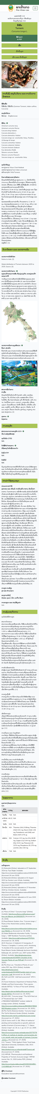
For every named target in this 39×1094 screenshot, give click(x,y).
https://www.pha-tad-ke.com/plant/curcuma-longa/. (18, 1016)
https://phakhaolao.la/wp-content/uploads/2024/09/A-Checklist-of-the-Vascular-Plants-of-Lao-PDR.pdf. (17, 957)
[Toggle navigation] (35, 8)
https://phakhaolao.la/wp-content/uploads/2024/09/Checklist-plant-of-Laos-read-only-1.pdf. (19, 972)
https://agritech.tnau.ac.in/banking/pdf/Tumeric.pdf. (18, 1049)
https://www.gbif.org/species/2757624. (22, 938)
